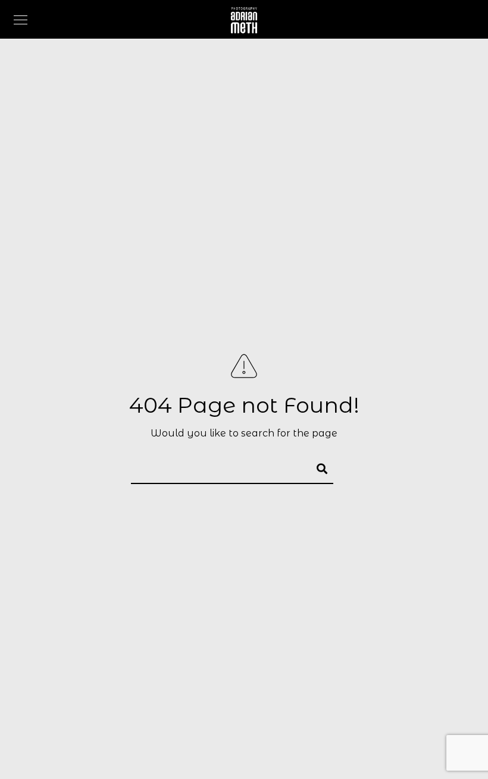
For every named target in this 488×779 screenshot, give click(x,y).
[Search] (316, 466)
